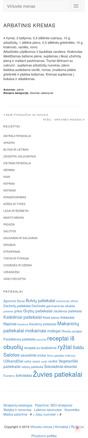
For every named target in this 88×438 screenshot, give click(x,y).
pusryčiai (41, 339)
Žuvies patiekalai (57, 374)
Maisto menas (13, 217)
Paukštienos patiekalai (19, 339)
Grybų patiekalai (38, 310)
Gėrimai (9, 170)
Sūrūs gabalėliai (55, 355)
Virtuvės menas (21, 6)
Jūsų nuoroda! (45, 414)
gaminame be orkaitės (60, 306)
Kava (6, 177)
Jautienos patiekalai (67, 311)
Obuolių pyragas (71, 331)
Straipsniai (11, 251)
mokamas (35, 330)
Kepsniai (9, 190)
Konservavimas (14, 197)
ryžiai (65, 346)
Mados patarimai (15, 414)
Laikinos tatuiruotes (48, 409)
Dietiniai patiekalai (17, 163)
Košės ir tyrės (14, 204)
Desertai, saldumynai (41, 93)
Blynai (21, 301)
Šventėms (9, 375)
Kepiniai (9, 183)
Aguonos (9, 301)
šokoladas (24, 375)
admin (20, 89)
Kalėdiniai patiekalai (22, 317)
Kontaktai (61, 426)
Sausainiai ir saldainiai (20, 238)
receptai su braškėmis (40, 347)
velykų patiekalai (32, 367)
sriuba (41, 355)
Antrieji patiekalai (17, 136)
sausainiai (28, 354)
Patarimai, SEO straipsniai (53, 405)
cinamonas (62, 301)
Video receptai (14, 279)
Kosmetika (72, 409)
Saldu (78, 347)
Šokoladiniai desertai (60, 366)
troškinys (70, 355)
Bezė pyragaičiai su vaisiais (27, 115)
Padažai (9, 224)
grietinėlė (8, 311)
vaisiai (36, 361)
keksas (55, 317)
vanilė (44, 361)
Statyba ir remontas (17, 409)
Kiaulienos (22, 324)
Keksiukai (67, 317)
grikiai (18, 311)
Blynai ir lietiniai (15, 149)
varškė (53, 361)
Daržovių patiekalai (17, 305)
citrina (74, 301)
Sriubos (9, 245)
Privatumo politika (44, 435)
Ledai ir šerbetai (15, 211)
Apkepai (9, 142)
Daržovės (38, 305)
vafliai (27, 361)
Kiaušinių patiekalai (42, 324)
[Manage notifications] (77, 428)
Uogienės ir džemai (17, 265)
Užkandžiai (11, 272)
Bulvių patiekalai (40, 300)
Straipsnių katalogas (17, 405)
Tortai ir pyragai (16, 258)
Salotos (9, 231)
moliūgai (53, 330)
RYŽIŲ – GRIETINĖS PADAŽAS (62, 119)
